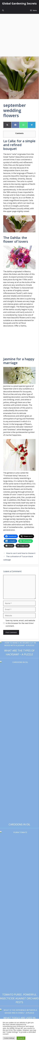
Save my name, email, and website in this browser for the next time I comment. (20, 623)
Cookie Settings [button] (9, 1038)
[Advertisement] (19, 34)
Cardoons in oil (19, 824)
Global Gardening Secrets (19, 3)
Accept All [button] (21, 1038)
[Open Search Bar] (3, 10)
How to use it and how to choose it (20, 553)
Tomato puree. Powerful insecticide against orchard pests (19, 998)
